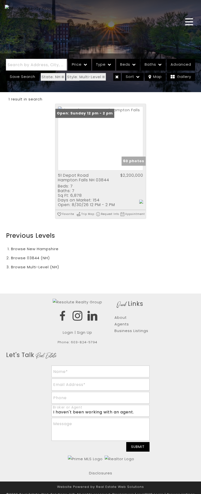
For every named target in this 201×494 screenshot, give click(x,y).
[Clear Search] (117, 77)
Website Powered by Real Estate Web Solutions (100, 486)
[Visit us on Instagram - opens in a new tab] (78, 316)
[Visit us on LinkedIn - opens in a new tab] (93, 316)
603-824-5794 (84, 342)
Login (68, 332)
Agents (121, 324)
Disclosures (100, 473)
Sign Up (84, 332)
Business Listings (131, 330)
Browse (35, 248)
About (120, 317)
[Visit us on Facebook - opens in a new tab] (63, 316)
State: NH (51, 76)
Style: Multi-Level (84, 76)
